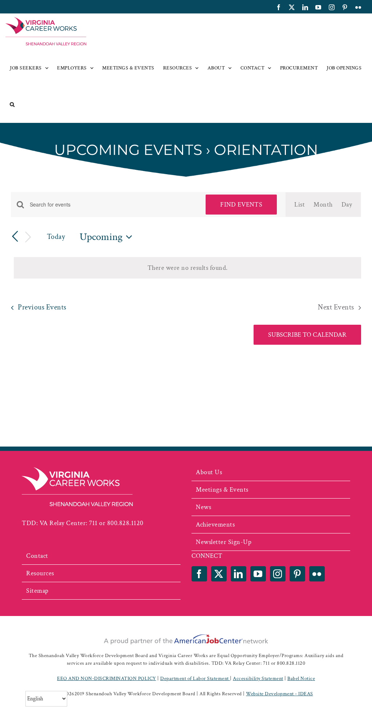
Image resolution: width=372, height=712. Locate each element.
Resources (40, 573)
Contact (37, 556)
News (203, 507)
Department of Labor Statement (195, 678)
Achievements (215, 524)
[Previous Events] (15, 236)
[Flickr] (317, 573)
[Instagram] (278, 573)
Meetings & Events (222, 489)
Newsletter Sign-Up (223, 542)
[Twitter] (219, 573)
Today (56, 236)
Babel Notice (301, 678)
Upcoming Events (128, 150)
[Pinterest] (297, 573)
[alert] (187, 268)
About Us (209, 472)
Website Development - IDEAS (279, 694)
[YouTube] (258, 573)
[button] (12, 104)
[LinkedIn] (238, 573)
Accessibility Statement (258, 678)
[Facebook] (199, 573)
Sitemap (37, 591)
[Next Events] (28, 237)
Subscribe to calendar (307, 335)
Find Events (241, 204)
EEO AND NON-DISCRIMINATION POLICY (106, 678)
